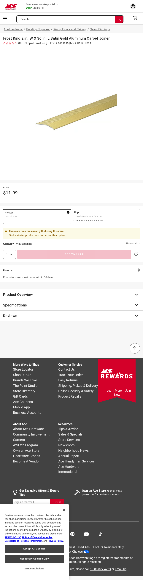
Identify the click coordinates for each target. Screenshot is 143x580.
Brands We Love (25, 380)
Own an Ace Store (26, 451)
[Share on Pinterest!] (72, 533)
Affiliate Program (25, 445)
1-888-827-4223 (100, 569)
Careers (19, 440)
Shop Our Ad (22, 375)
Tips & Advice (68, 429)
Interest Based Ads (77, 547)
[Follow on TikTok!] (100, 533)
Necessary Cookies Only (34, 558)
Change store (133, 243)
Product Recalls (69, 397)
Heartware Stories (26, 456)
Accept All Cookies (34, 548)
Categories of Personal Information (23, 540)
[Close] (64, 510)
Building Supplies (38, 29)
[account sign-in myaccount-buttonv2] (133, 6)
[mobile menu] (5, 18)
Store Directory (24, 391)
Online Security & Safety (76, 391)
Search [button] (25, 19)
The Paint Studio (25, 386)
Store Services (69, 440)
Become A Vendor (26, 461)
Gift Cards (20, 397)
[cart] (136, 18)
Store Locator (23, 370)
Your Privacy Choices (69, 551)
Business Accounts (27, 413)
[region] (34, 542)
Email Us (120, 569)
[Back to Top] (135, 348)
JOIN (57, 502)
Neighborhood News (73, 451)
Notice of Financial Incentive (37, 537)
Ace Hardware (13, 29)
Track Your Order (70, 375)
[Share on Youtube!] (86, 533)
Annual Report (68, 456)
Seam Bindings (100, 29)
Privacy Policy (55, 540)
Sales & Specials (70, 434)
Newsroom (66, 445)
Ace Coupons (23, 402)
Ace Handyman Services (76, 461)
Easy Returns (68, 380)
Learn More (114, 390)
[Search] (119, 19)
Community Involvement (31, 434)
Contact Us (66, 370)
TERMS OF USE (13, 537)
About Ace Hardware (28, 429)
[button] (71, 111)
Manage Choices (34, 568)
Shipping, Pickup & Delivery (78, 386)
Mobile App (21, 407)
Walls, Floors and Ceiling (69, 29)
